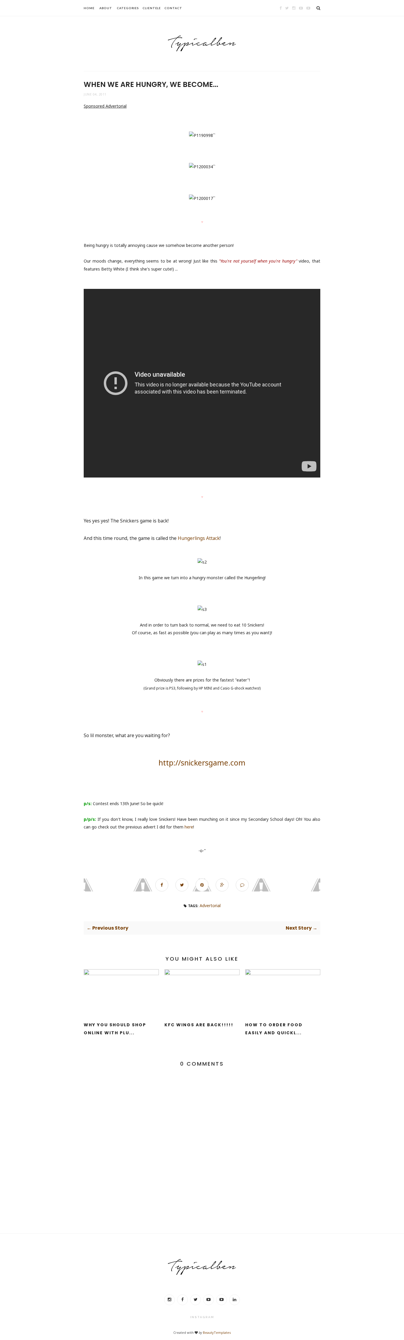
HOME (89, 8)
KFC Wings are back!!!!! (198, 1025)
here (189, 827)
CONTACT (173, 8)
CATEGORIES (128, 8)
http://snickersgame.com (202, 763)
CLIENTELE (152, 8)
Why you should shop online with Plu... (115, 1029)
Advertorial (210, 905)
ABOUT (105, 8)
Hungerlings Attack (199, 538)
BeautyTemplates (217, 1332)
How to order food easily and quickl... (274, 1029)
